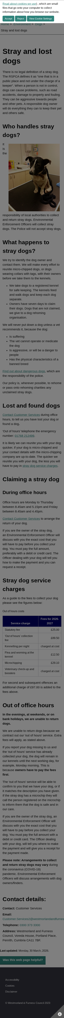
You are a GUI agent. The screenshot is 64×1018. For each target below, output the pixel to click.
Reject (20, 18)
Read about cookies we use (19, 3)
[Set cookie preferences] (57, 1011)
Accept (8, 18)
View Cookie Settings (40, 18)
